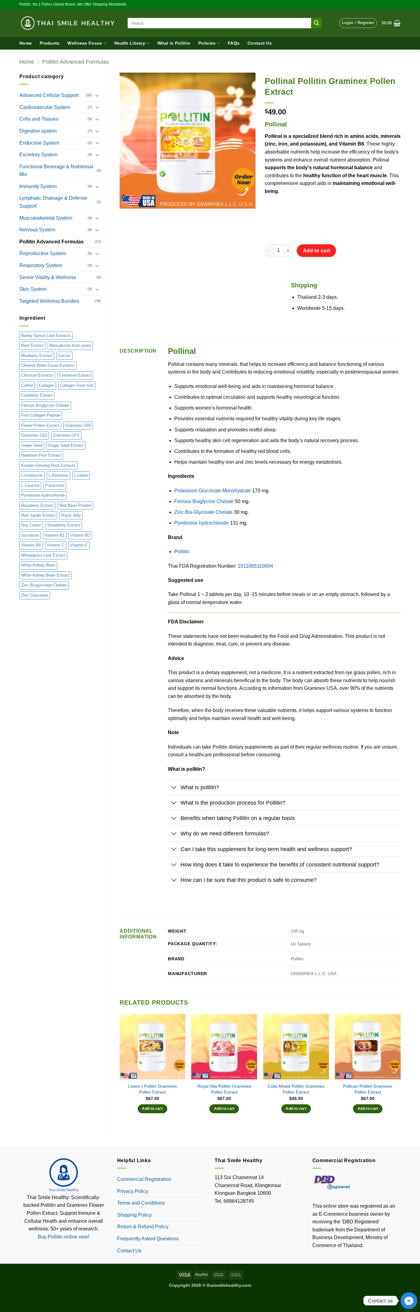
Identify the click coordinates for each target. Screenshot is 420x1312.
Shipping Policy (134, 1215)
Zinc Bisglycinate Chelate (44, 585)
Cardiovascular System (44, 107)
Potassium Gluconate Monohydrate (212, 490)
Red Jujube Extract (38, 515)
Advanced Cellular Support (48, 95)
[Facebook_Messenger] (409, 1300)
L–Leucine (30, 485)
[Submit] (316, 23)
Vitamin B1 (55, 535)
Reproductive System (42, 253)
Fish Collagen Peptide (40, 415)
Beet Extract (32, 345)
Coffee (27, 385)
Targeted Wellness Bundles (49, 301)
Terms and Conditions (141, 1203)
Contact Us (260, 43)
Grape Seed (31, 445)
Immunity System (38, 186)
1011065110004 (255, 566)
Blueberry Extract (36, 355)
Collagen (46, 385)
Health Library (129, 43)
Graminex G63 (34, 435)
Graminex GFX (66, 435)
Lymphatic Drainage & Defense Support (53, 202)
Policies (207, 43)
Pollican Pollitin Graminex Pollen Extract (367, 1089)
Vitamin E (79, 545)
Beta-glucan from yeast (70, 345)
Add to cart (316, 250)
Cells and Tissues (38, 119)
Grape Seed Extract (66, 445)
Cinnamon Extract (75, 375)
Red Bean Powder (75, 505)
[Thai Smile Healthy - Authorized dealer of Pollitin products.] (68, 23)
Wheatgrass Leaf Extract (43, 555)
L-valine (81, 475)
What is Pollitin (174, 43)
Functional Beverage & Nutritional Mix (56, 170)
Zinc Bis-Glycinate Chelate (203, 512)
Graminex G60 (78, 425)
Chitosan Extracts (37, 375)
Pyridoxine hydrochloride (43, 495)
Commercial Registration (144, 1179)
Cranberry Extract (37, 395)
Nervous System (37, 229)
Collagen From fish (76, 385)
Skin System (33, 289)
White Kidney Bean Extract (45, 575)
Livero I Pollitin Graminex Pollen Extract (152, 1089)
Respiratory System (40, 265)
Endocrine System (39, 143)
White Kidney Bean (38, 565)
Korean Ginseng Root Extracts (48, 465)
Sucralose (30, 535)
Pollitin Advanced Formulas (75, 61)
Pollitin (181, 551)
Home (25, 43)
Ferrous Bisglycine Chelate (45, 405)
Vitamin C (55, 545)
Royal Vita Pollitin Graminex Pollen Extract (224, 1089)
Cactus (64, 355)
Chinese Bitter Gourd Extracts (48, 365)
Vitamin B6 (31, 545)
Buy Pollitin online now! (63, 1236)
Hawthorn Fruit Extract (41, 455)
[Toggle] (97, 95)
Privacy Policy (132, 1191)
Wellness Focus (84, 43)
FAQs (234, 43)
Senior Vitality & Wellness (47, 277)
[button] (358, 23)
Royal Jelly (71, 515)
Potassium (54, 485)
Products (49, 43)
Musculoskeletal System (45, 218)
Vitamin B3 (80, 535)
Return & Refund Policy (142, 1226)
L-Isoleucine (32, 475)
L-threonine (58, 475)
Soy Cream (31, 525)
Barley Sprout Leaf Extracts (46, 335)
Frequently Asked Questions (148, 1238)
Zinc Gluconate (34, 595)
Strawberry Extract (63, 525)
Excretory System (38, 154)
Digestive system (38, 131)
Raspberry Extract (37, 505)
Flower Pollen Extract (40, 425)
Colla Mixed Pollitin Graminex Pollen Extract (295, 1089)
